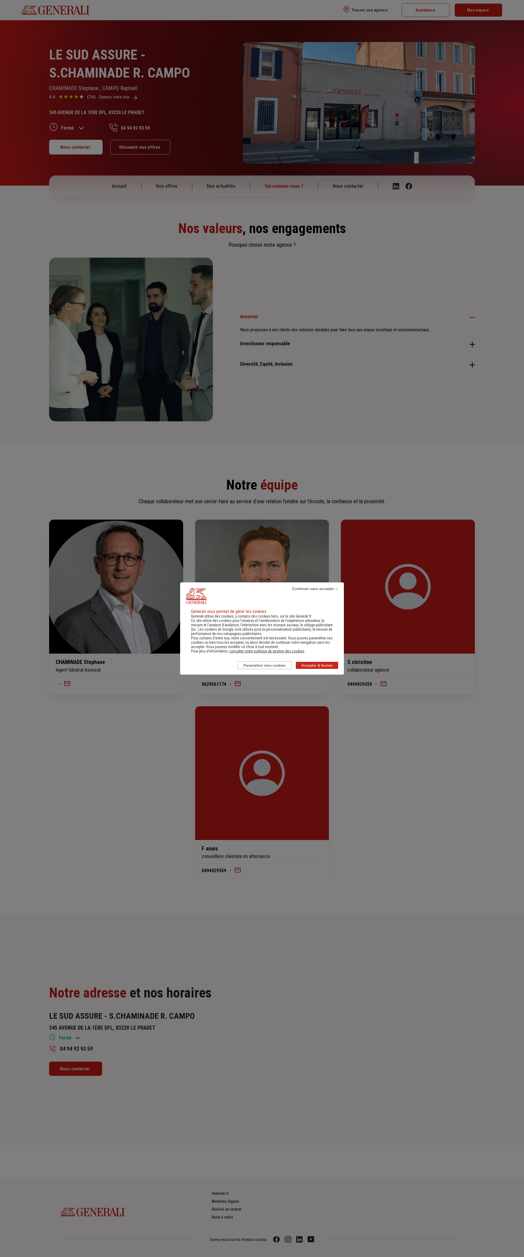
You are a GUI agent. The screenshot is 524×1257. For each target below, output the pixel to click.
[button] (266, 651)
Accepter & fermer (317, 665)
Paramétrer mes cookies (264, 665)
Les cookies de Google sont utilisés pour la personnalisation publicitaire (254, 629)
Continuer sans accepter (313, 588)
